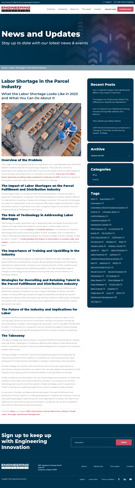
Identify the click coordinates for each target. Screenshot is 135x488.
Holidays (111, 242)
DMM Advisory (98, 229)
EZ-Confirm (108, 233)
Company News (110, 212)
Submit (124, 442)
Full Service (97, 242)
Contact (97, 9)
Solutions (51, 9)
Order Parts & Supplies (125, 2)
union (110, 293)
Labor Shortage (8, 414)
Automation (36, 411)
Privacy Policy (93, 479)
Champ (95, 212)
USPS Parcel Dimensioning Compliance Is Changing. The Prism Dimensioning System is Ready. (111, 130)
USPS (120, 293)
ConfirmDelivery (99, 216)
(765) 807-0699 (110, 9)
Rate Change (98, 289)
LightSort (115, 255)
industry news (98, 246)
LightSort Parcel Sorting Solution (107, 259)
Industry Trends (68, 411)
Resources (98, 466)
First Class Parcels (100, 237)
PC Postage (112, 276)
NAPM (117, 263)
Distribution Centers (101, 225)
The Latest (86, 9)
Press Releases (99, 284)
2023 (28, 411)
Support (108, 2)
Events (96, 179)
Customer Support (100, 220)
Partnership (97, 276)
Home (4, 67)
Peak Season (98, 280)
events (95, 233)
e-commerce (116, 229)
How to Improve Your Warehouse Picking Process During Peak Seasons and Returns (111, 111)
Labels (95, 250)
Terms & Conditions (107, 479)
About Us (74, 9)
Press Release (115, 280)
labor (105, 250)
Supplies (113, 289)
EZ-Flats (96, 302)
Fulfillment (118, 237)
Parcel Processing (117, 272)
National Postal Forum (102, 267)
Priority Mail (115, 284)
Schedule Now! (125, 9)
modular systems (45, 229)
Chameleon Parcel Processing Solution (109, 208)
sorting (29, 229)
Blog (12, 411)
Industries (62, 9)
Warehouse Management (28, 414)
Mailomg (105, 263)
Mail (94, 263)
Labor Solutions (99, 255)
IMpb (122, 242)
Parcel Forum (98, 272)
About (84, 466)
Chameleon (97, 203)
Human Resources (51, 411)
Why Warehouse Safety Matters (107, 121)
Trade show (97, 293)
